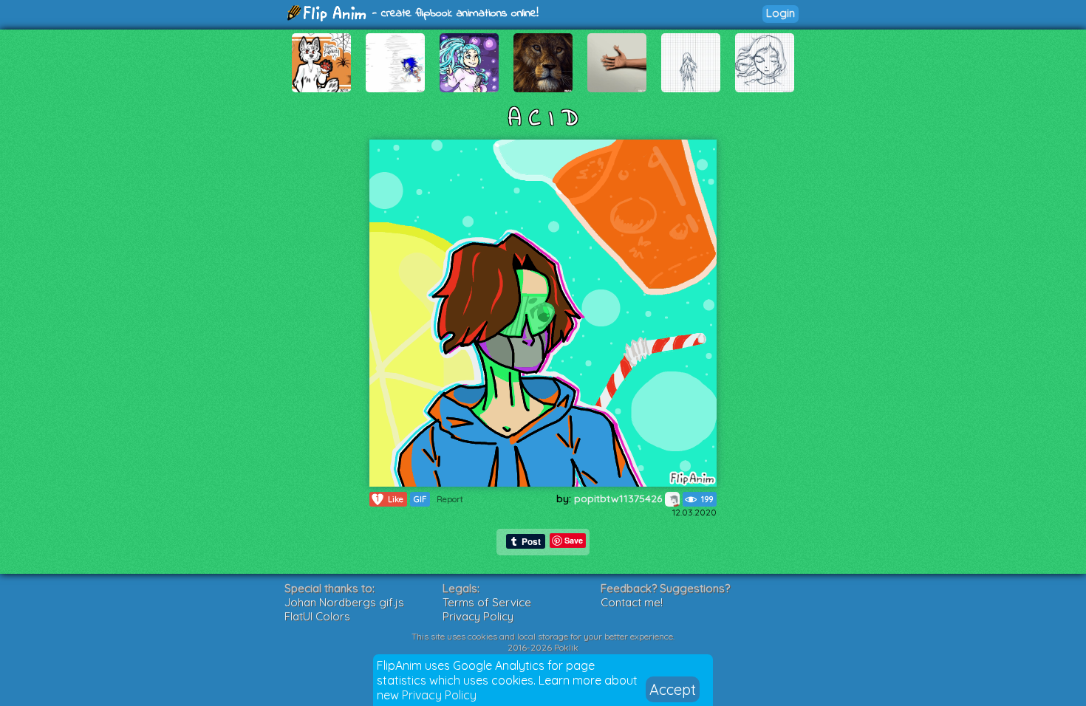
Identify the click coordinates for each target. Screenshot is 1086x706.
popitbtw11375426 (619, 498)
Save (573, 540)
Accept (672, 689)
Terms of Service (487, 602)
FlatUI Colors (317, 616)
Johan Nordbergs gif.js (344, 602)
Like (389, 498)
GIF (420, 499)
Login (780, 13)
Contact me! (632, 602)
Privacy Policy (439, 695)
